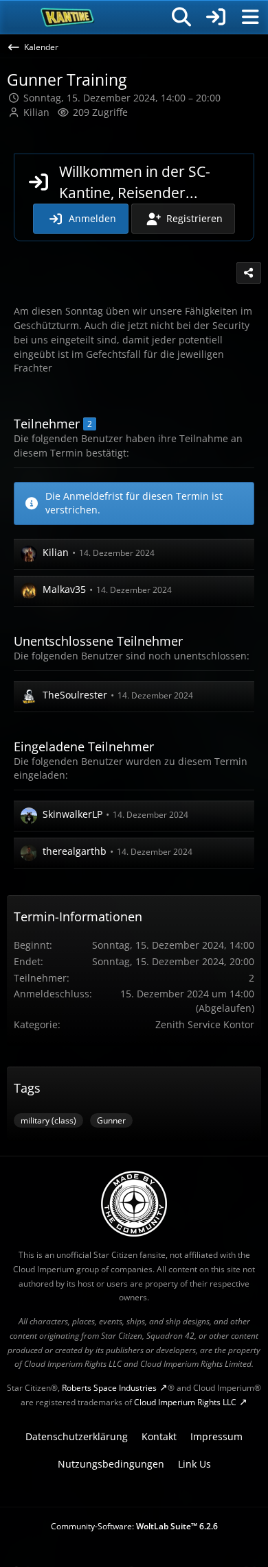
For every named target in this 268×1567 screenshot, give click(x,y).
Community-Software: (134, 1526)
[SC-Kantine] (67, 17)
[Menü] (250, 17)
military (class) (48, 1120)
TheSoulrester (75, 694)
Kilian (36, 112)
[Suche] (181, 17)
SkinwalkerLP (72, 814)
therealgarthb (75, 851)
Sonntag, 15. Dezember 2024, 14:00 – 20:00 (122, 97)
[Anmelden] (216, 17)
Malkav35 (64, 589)
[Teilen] (248, 273)
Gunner (111, 1120)
